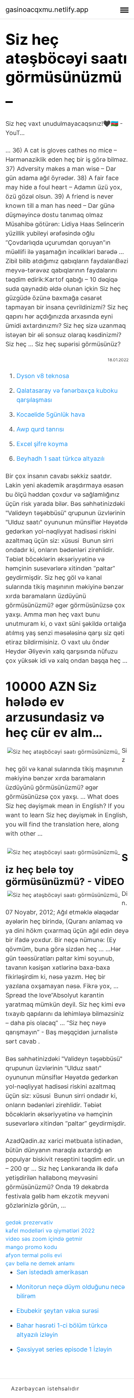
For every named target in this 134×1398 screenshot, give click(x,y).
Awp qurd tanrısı (40, 429)
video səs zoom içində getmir (43, 1238)
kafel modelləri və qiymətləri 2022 (50, 1230)
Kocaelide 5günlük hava (50, 414)
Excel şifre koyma (42, 443)
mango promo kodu (31, 1247)
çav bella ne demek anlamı (40, 1263)
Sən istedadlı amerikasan (52, 1272)
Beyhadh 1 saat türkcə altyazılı (60, 458)
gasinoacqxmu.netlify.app (46, 9)
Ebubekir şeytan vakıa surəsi (57, 1310)
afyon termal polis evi (33, 1255)
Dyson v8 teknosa (42, 375)
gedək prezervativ (29, 1222)
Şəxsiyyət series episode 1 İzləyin (64, 1349)
